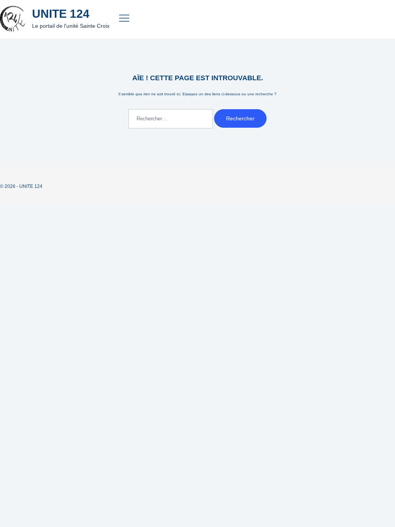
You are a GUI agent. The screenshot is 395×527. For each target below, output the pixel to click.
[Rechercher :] (171, 119)
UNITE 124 (60, 13)
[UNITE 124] (13, 19)
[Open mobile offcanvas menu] (122, 19)
